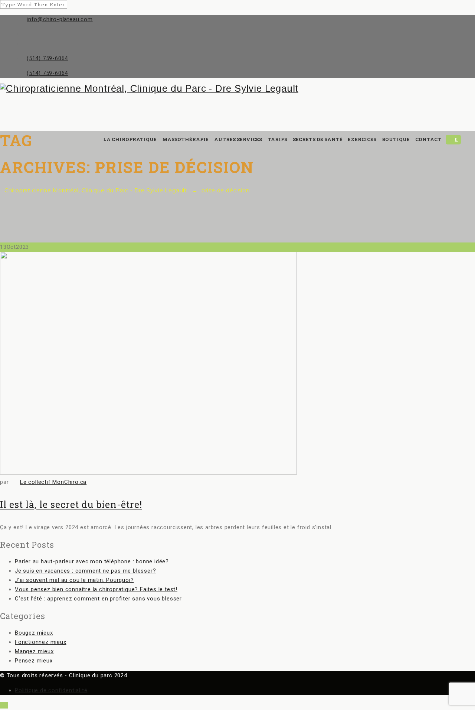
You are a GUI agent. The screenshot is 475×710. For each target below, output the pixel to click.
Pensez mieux (34, 660)
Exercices (362, 139)
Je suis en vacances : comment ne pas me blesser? (85, 570)
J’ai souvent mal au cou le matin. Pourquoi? (74, 580)
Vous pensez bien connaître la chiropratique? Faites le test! (96, 589)
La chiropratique (130, 139)
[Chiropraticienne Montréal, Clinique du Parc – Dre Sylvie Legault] (230, 89)
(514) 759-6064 (47, 58)
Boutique (396, 139)
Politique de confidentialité (51, 690)
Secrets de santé (318, 139)
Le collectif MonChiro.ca (53, 482)
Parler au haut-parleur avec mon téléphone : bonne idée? (92, 561)
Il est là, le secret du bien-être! (71, 504)
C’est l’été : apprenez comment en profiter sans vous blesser (98, 598)
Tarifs (277, 139)
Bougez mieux (34, 632)
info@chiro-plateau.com (60, 19)
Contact (428, 139)
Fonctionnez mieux (40, 642)
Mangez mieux (34, 651)
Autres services (238, 139)
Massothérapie (185, 139)
